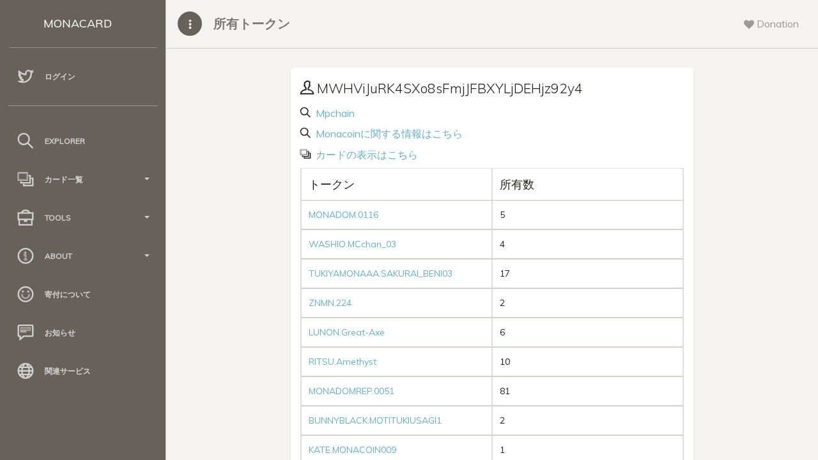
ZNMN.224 (330, 303)
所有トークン (251, 23)
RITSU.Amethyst (342, 361)
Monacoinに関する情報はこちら (388, 133)
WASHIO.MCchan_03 (352, 244)
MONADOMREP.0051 (351, 391)
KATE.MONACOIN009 (352, 450)
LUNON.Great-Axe (347, 332)
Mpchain (334, 113)
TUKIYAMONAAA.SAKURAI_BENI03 (380, 273)
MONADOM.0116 (343, 214)
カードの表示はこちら (365, 154)
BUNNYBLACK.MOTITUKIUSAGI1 (375, 420)
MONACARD (77, 23)
